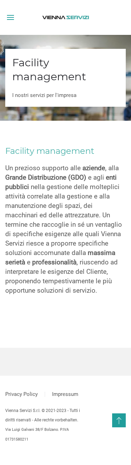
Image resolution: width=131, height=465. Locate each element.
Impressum (65, 394)
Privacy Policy (21, 394)
